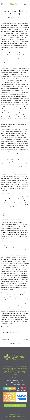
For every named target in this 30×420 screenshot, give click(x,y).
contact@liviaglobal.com (16, 380)
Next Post (25, 339)
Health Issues (14, 332)
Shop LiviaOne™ (15, 405)
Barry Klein (11, 17)
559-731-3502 (15, 382)
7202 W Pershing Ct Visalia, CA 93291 (15, 384)
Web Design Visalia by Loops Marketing (15, 416)
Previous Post (6, 339)
